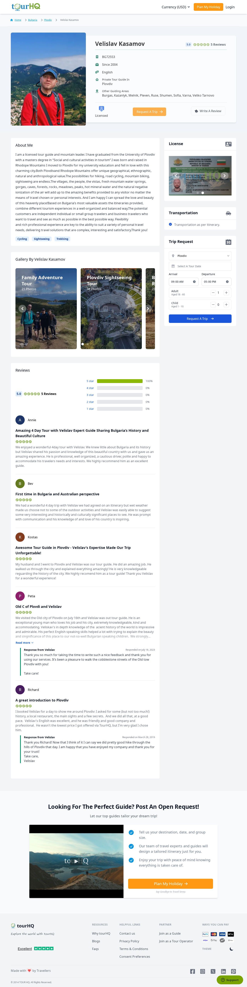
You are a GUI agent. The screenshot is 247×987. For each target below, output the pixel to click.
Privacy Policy (129, 941)
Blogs (96, 941)
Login (230, 7)
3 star (90, 395)
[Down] (213, 292)
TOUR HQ (24, 982)
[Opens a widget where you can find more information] (230, 980)
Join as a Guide (170, 933)
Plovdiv (48, 20)
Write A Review (210, 111)
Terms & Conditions (133, 949)
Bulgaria (32, 20)
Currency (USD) (174, 7)
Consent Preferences (134, 956)
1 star (90, 409)
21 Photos (48, 341)
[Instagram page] (202, 971)
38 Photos (113, 341)
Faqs (95, 949)
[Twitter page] (213, 971)
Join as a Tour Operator (176, 941)
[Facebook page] (192, 971)
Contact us (127, 933)
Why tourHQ (101, 933)
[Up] (226, 292)
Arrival (173, 274)
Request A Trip (147, 112)
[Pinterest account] (233, 971)
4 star (90, 388)
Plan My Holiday (208, 7)
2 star (90, 402)
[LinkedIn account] (223, 971)
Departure (208, 274)
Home (18, 20)
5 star (90, 381)
